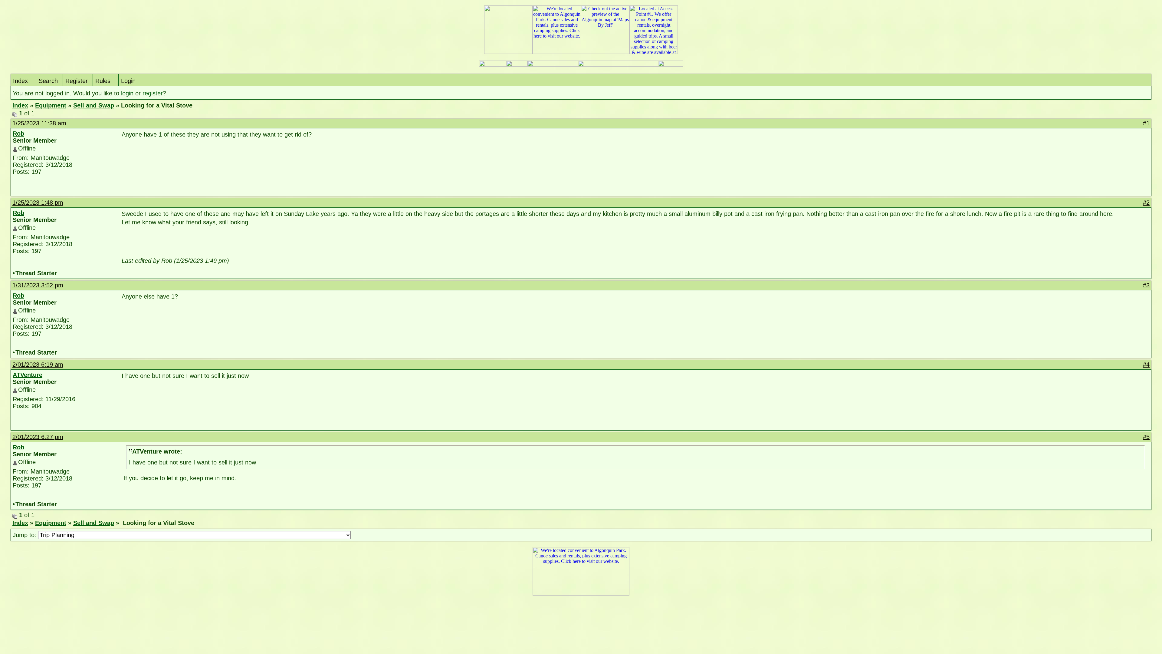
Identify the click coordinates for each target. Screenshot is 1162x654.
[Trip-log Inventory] (516, 65)
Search (48, 81)
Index (20, 81)
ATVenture (27, 375)
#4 (1146, 364)
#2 (1146, 202)
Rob (18, 133)
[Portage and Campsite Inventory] (492, 65)
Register (76, 81)
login (127, 93)
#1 (1146, 123)
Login (128, 81)
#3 (1146, 285)
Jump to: (25, 535)
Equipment (50, 105)
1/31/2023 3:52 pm (37, 285)
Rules (102, 81)
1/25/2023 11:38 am (39, 123)
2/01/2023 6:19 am (37, 364)
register (153, 93)
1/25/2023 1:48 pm (37, 202)
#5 (1146, 437)
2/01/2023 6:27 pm (37, 437)
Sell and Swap (93, 105)
